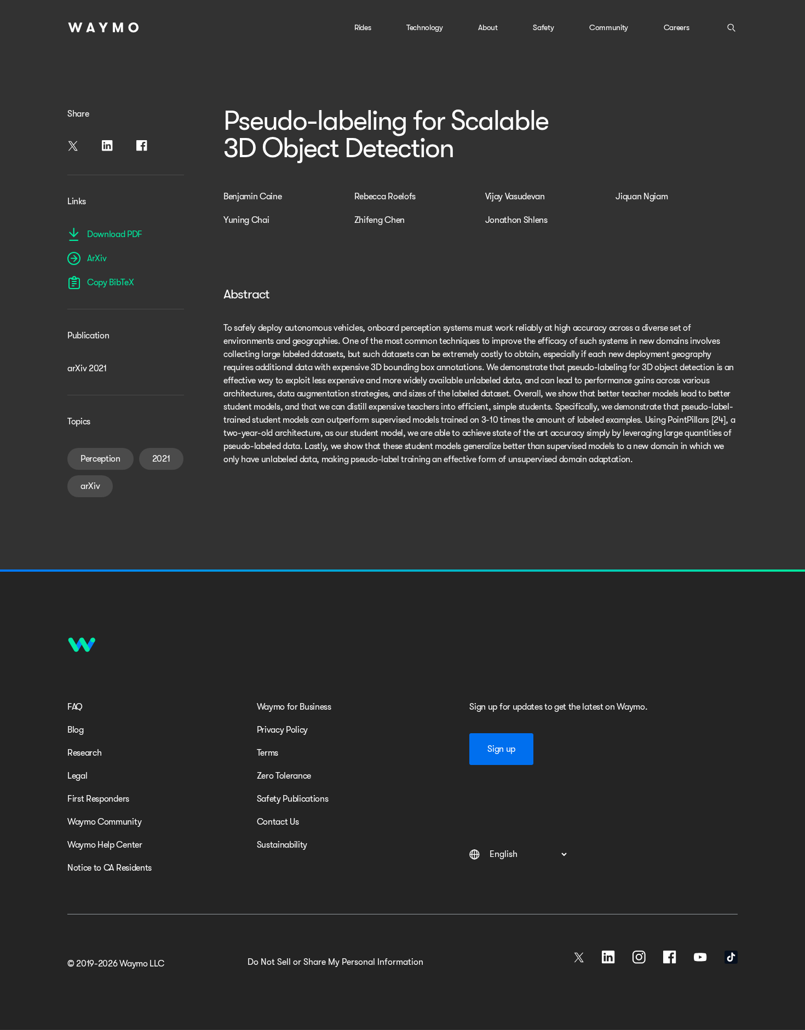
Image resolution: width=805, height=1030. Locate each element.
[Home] (103, 27)
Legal (77, 776)
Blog (75, 730)
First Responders (98, 799)
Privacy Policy (282, 730)
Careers (676, 27)
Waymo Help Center (104, 845)
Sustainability (282, 845)
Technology (424, 27)
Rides (362, 27)
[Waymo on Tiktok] (731, 957)
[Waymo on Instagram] (639, 957)
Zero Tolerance (284, 776)
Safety (543, 27)
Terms (267, 753)
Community (608, 27)
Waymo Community (104, 822)
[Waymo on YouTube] (700, 957)
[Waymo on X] (578, 957)
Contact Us (278, 822)
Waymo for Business (294, 707)
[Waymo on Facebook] (669, 957)
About (487, 27)
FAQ (75, 707)
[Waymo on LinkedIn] (608, 957)
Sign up (501, 749)
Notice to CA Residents (109, 868)
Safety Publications (293, 799)
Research (84, 753)
